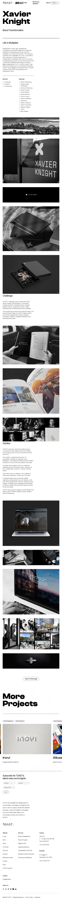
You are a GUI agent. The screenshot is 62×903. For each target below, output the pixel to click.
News (4, 843)
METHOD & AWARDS (36, 2)
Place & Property (23, 840)
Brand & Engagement (24, 836)
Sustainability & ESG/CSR (25, 850)
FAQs (4, 864)
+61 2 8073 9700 (44, 845)
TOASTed (5, 847)
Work (4, 840)
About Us (5, 850)
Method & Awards (8, 857)
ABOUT (48, 3)
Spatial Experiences (23, 847)
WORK (25, 3)
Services (5, 854)
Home (4, 836)
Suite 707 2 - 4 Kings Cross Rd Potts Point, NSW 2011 (46, 839)
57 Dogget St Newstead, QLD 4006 (45, 856)
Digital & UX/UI (22, 843)
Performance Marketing (25, 857)
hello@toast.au (7, 879)
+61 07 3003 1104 (44, 861)
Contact (5, 861)
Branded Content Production (26, 854)
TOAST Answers (7, 868)
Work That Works (8, 762)
